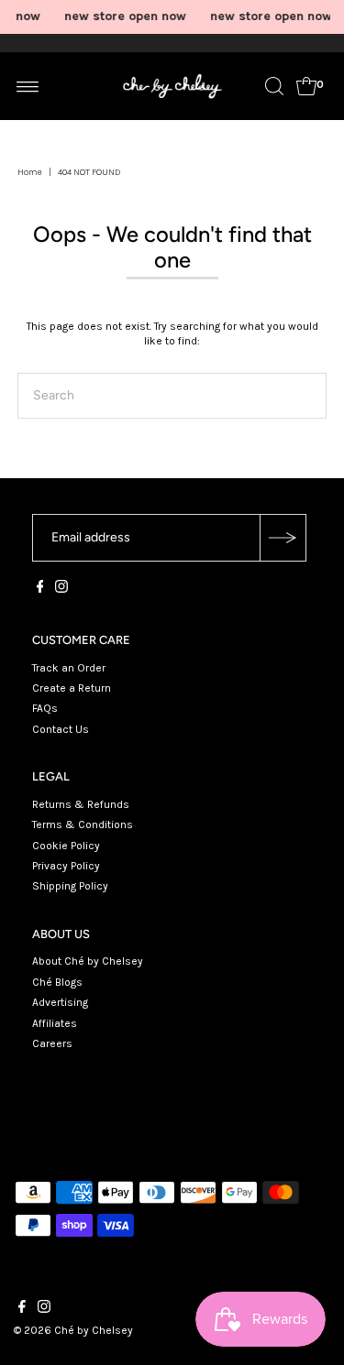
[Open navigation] (28, 86)
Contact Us (60, 729)
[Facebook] (40, 589)
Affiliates (54, 1023)
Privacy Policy (66, 865)
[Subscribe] (282, 538)
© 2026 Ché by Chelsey (73, 1330)
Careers (52, 1043)
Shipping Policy (70, 885)
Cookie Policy (66, 845)
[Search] (274, 86)
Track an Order (68, 667)
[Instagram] (61, 589)
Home (29, 172)
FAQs (45, 708)
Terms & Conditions (82, 824)
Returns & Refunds (80, 804)
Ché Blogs (57, 982)
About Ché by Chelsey (87, 961)
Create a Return (71, 688)
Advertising (60, 1002)
